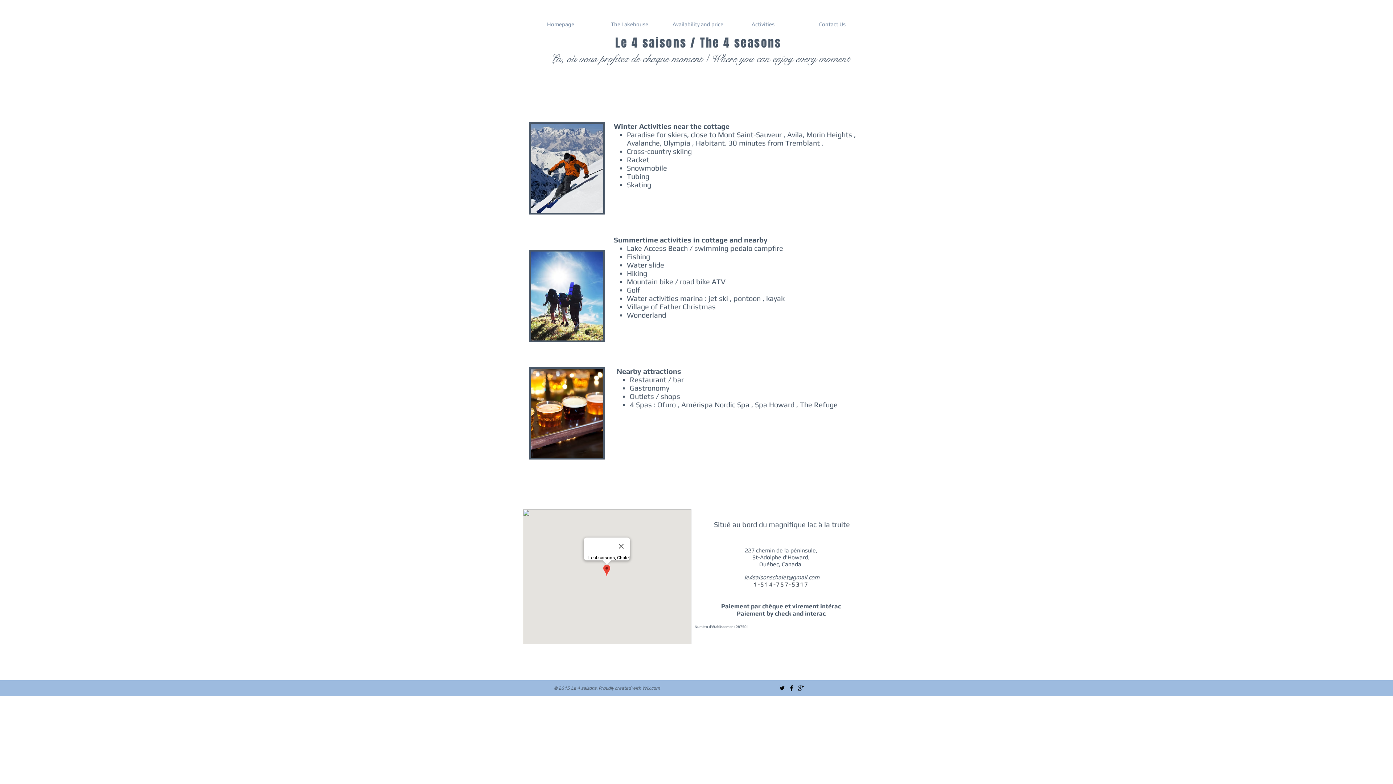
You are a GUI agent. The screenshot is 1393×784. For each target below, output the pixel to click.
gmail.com (806, 577)
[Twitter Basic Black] (782, 688)
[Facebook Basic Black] (791, 688)
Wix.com (651, 688)
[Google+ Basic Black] (801, 688)
